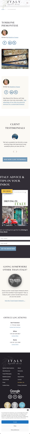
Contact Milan (15, 336)
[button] (28, 410)
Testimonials (6, 379)
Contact (20, 379)
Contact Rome (15, 344)
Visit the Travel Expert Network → (15, 301)
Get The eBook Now (8, 249)
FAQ (19, 373)
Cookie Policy (6, 385)
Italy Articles (21, 376)
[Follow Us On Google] (15, 391)
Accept (15, 422)
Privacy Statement (22, 385)
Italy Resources (6, 371)
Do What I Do (21, 382)
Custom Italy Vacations (8, 368)
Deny (15, 426)
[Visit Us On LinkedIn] (20, 397)
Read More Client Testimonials (15, 159)
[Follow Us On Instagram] (10, 397)
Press (4, 382)
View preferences (15, 429)
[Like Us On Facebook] (15, 397)
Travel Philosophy (7, 373)
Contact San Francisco (15, 327)
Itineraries (20, 371)
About (19, 368)
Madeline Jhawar (13, 37)
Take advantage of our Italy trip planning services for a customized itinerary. (14, 102)
